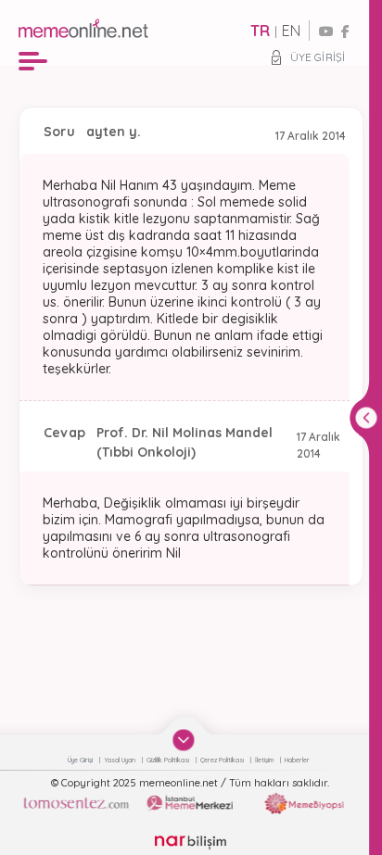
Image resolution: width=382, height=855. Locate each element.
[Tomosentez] (75, 803)
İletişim (265, 760)
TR (260, 30)
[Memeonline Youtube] (326, 31)
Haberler (297, 760)
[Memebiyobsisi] (304, 803)
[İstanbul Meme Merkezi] (190, 803)
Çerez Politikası (223, 760)
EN (291, 30)
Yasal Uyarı (120, 760)
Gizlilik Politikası (168, 760)
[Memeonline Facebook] (345, 31)
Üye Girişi (317, 57)
